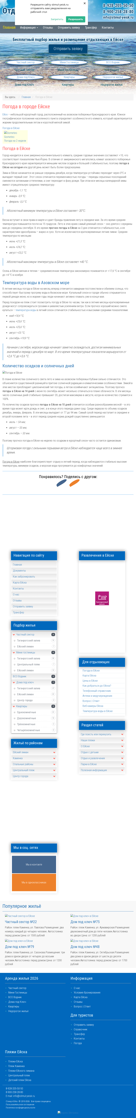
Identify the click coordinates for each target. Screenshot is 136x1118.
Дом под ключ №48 (85, 947)
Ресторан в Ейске (87, 628)
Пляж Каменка (16, 1066)
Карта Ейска (20, 582)
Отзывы (48, 27)
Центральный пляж (19, 1075)
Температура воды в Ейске (98, 711)
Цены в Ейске (90, 680)
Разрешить (75, 19)
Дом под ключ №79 (19, 947)
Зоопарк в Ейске (102, 583)
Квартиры (13, 1006)
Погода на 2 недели (15, 140)
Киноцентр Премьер (87, 598)
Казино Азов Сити (117, 583)
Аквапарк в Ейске (87, 569)
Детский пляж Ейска (19, 1080)
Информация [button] (28, 27)
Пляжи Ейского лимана (21, 1070)
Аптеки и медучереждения (97, 695)
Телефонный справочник (97, 690)
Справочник (80, 1029)
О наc (77, 988)
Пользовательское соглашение (20, 1104)
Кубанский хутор (117, 598)
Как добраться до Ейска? (97, 685)
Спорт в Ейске (117, 628)
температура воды (25, 310)
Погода (78, 1043)
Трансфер (91, 27)
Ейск (5, 114)
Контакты (108, 27)
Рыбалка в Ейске (102, 628)
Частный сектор (17, 988)
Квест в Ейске (87, 643)
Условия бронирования (87, 992)
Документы (19, 570)
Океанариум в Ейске (102, 613)
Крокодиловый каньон (102, 598)
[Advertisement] (68, 521)
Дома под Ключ (17, 1001)
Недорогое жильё (18, 1011)
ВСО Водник (15, 997)
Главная (9, 27)
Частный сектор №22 (21, 922)
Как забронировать (24, 576)
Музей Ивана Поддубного (87, 613)
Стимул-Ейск (12, 1101)
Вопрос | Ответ (91, 701)
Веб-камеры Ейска (93, 706)
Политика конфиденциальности (20, 1107)
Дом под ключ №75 (85, 922)
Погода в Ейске (11, 128)
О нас (16, 594)
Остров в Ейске (117, 613)
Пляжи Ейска (15, 1061)
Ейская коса (87, 583)
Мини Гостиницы (17, 992)
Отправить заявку (69, 27)
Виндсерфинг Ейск (102, 569)
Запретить (57, 19)
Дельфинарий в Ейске (117, 569)
